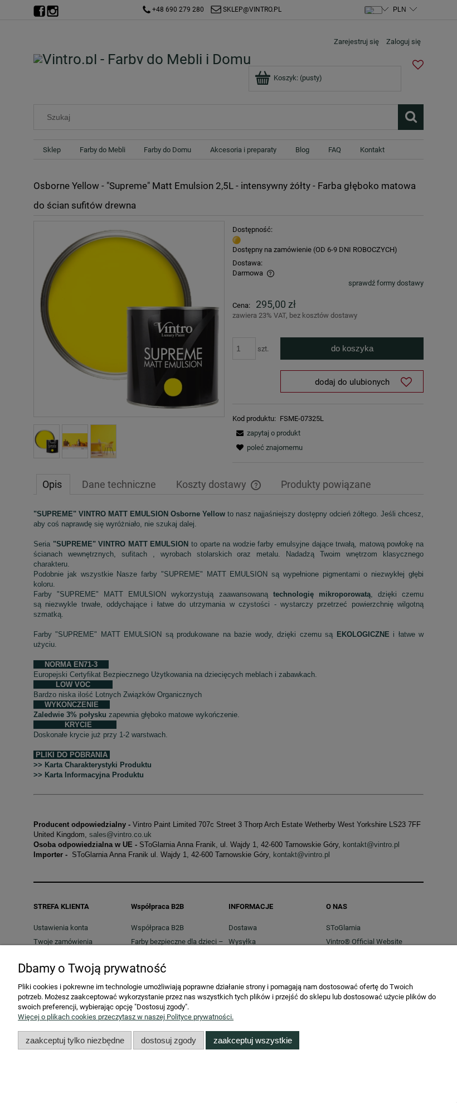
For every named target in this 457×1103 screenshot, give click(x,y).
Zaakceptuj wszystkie (252, 1040)
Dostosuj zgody (168, 1040)
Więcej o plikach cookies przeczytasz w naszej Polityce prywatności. (126, 1017)
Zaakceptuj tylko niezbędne (75, 1040)
